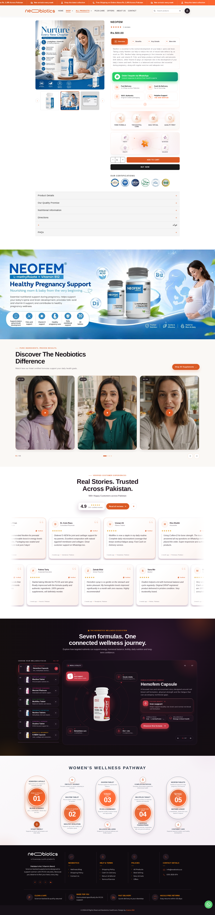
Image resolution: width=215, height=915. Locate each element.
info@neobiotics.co (174, 870)
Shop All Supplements (186, 367)
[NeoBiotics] (40, 11)
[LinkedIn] (51, 882)
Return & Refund (108, 876)
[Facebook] (35, 882)
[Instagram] (40, 882)
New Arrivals (139, 876)
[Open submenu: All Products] (91, 10)
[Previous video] (190, 456)
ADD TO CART (153, 160)
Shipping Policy (76, 873)
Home (60, 11)
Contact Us (74, 876)
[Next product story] (190, 738)
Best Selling (138, 873)
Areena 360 (130, 910)
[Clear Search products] (180, 11)
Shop (68, 11)
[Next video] (197, 456)
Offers (110, 11)
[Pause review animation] (134, 506)
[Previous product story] (178, 738)
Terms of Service (108, 879)
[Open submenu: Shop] (72, 10)
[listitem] (36, 805)
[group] (107, 538)
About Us (121, 11)
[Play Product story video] (45, 412)
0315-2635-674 (172, 875)
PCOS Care (100, 11)
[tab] (119, 41)
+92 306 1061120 (161, 98)
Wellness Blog (76, 869)
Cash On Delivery (109, 873)
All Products (82, 11)
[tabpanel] (145, 57)
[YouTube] (45, 882)
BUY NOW (145, 167)
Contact (132, 11)
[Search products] (154, 11)
